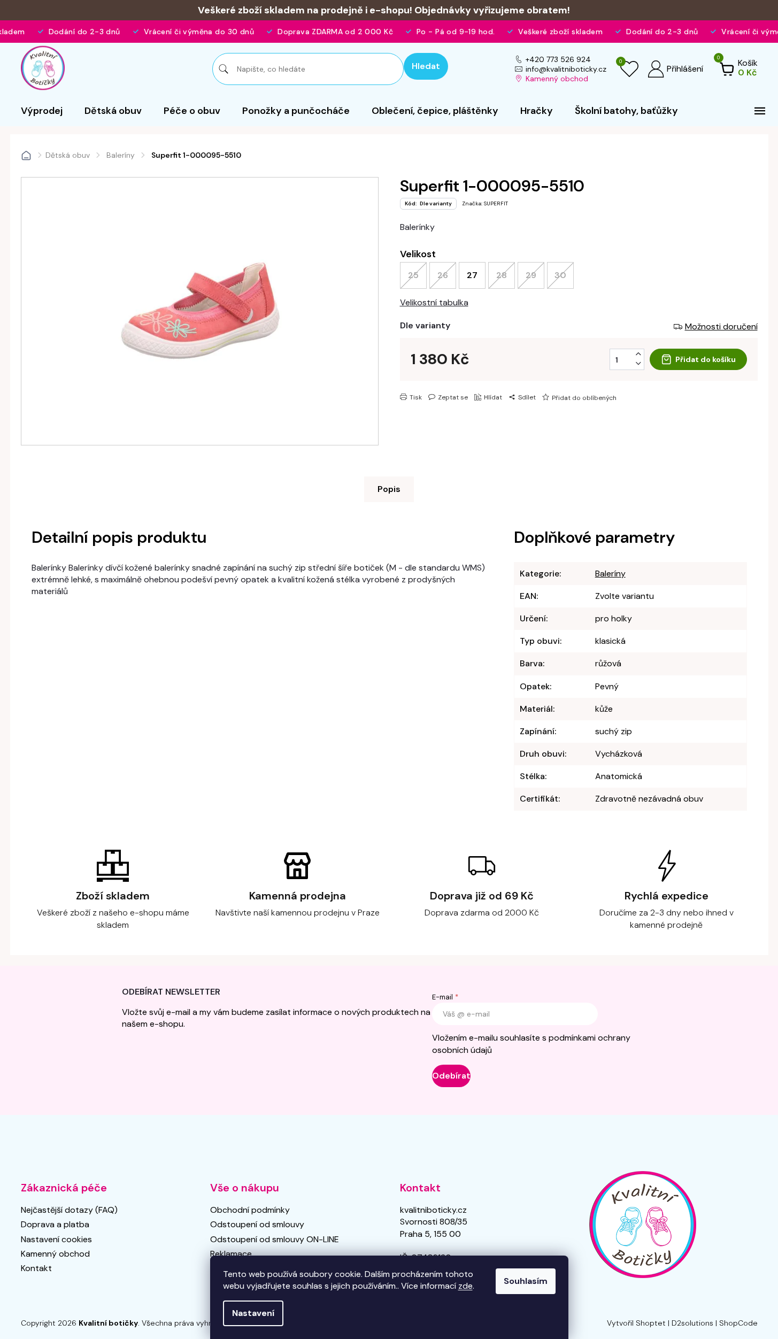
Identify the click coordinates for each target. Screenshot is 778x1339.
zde (465, 1285)
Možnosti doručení (721, 326)
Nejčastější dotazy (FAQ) (69, 1209)
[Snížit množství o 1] (638, 363)
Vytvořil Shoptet (636, 1323)
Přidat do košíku (705, 359)
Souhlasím (526, 1281)
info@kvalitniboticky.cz (566, 69)
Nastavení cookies (56, 1239)
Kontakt (36, 1268)
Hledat (426, 66)
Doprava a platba (55, 1224)
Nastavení (253, 1313)
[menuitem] (41, 110)
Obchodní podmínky (250, 1209)
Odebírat (451, 1075)
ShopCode (738, 1323)
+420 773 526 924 (558, 59)
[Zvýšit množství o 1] (638, 354)
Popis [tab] (389, 489)
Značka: (485, 203)
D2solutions (692, 1323)
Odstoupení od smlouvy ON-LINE (274, 1239)
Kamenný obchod (557, 78)
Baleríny (610, 573)
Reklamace (231, 1253)
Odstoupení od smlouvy (257, 1224)
